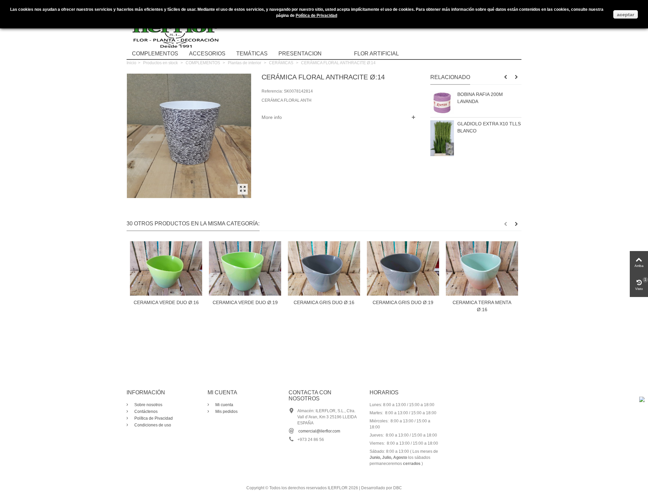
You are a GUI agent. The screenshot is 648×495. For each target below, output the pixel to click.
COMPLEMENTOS (155, 53)
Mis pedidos (226, 411)
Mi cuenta (223, 404)
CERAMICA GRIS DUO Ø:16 (324, 302)
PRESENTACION (300, 53)
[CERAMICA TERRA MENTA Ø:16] (482, 268)
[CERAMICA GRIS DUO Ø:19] (403, 268)
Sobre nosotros (147, 404)
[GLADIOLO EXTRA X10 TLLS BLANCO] (442, 138)
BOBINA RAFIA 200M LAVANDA (480, 98)
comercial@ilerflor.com (319, 431)
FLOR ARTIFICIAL (376, 53)
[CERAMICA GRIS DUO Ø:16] (324, 268)
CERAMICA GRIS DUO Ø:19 (403, 302)
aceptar (625, 14)
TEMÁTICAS (252, 53)
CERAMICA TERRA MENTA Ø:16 (482, 306)
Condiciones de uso (152, 425)
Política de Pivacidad (153, 418)
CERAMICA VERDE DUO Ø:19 (245, 302)
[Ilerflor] (177, 28)
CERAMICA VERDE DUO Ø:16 (166, 302)
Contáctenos (145, 411)
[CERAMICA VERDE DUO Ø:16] (166, 268)
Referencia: (272, 91)
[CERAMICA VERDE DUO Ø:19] (245, 268)
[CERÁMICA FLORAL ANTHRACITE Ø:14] (243, 189)
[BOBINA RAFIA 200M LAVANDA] (442, 103)
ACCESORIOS (207, 53)
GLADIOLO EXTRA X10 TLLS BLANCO (489, 127)
